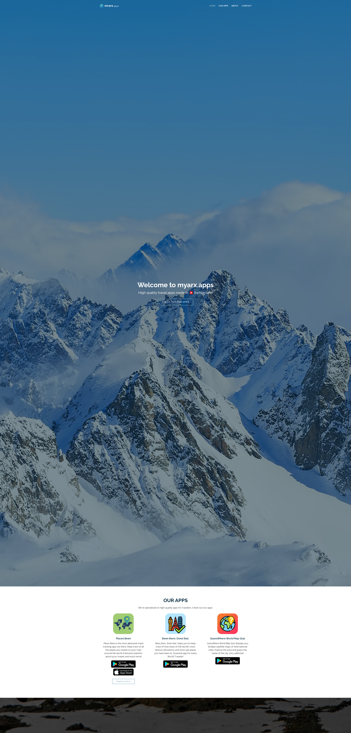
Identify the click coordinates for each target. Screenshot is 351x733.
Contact (247, 5)
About (234, 5)
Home (212, 5)
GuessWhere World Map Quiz (227, 638)
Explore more (123, 681)
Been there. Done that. (175, 638)
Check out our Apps (175, 302)
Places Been (123, 638)
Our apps (223, 5)
